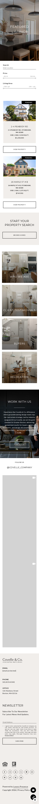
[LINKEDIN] (16, 772)
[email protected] (9, 671)
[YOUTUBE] (26, 772)
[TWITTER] (21, 772)
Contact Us (19, 444)
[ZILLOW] (21, 778)
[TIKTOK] (10, 778)
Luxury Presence (20, 786)
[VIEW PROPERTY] (19, 147)
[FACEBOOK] (4, 772)
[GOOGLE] (16, 778)
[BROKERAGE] (32, 772)
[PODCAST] (4, 778)
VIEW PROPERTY (19, 149)
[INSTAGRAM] (10, 772)
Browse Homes (20, 235)
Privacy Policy (9, 735)
